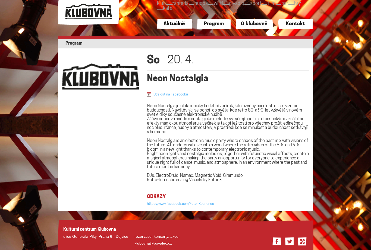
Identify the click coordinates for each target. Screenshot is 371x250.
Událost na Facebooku (170, 94)
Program (214, 24)
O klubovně (254, 24)
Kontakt (295, 24)
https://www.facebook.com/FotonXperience (180, 204)
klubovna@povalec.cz (153, 243)
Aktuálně (174, 24)
